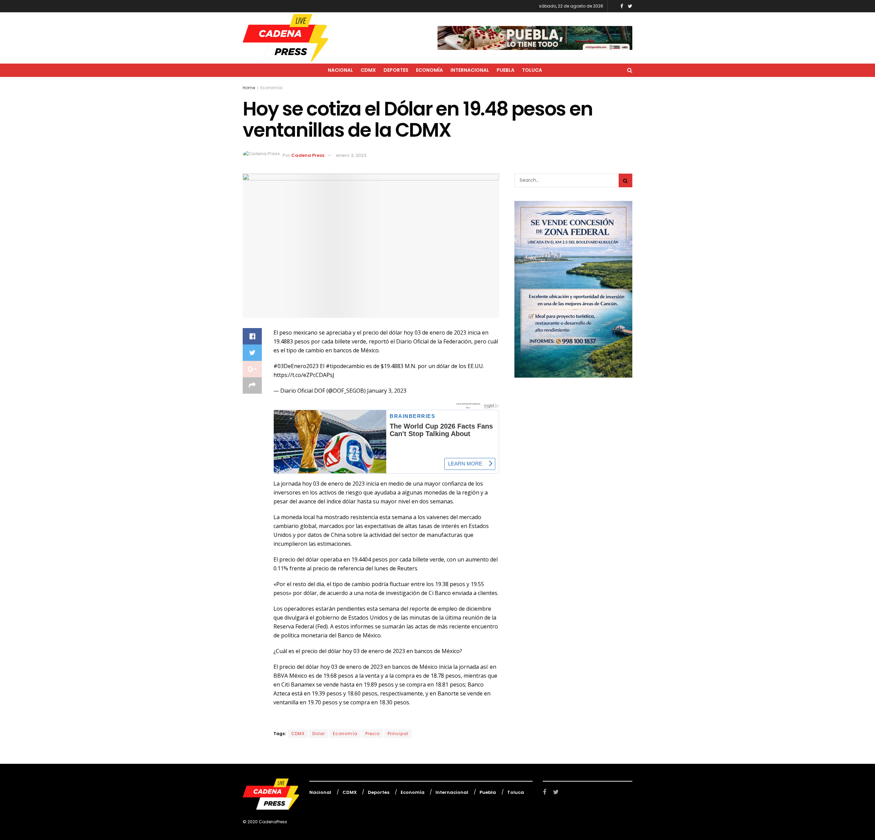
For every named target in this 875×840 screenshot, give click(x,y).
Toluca (532, 70)
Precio (372, 733)
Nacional (340, 70)
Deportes (395, 70)
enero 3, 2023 (351, 155)
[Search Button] (625, 180)
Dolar (318, 733)
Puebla (505, 70)
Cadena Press (307, 155)
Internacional (469, 70)
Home (249, 88)
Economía (429, 70)
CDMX (368, 70)
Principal (398, 733)
